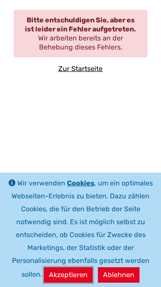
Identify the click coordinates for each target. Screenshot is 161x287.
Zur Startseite (80, 69)
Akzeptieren (68, 275)
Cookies (80, 183)
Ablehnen (118, 275)
